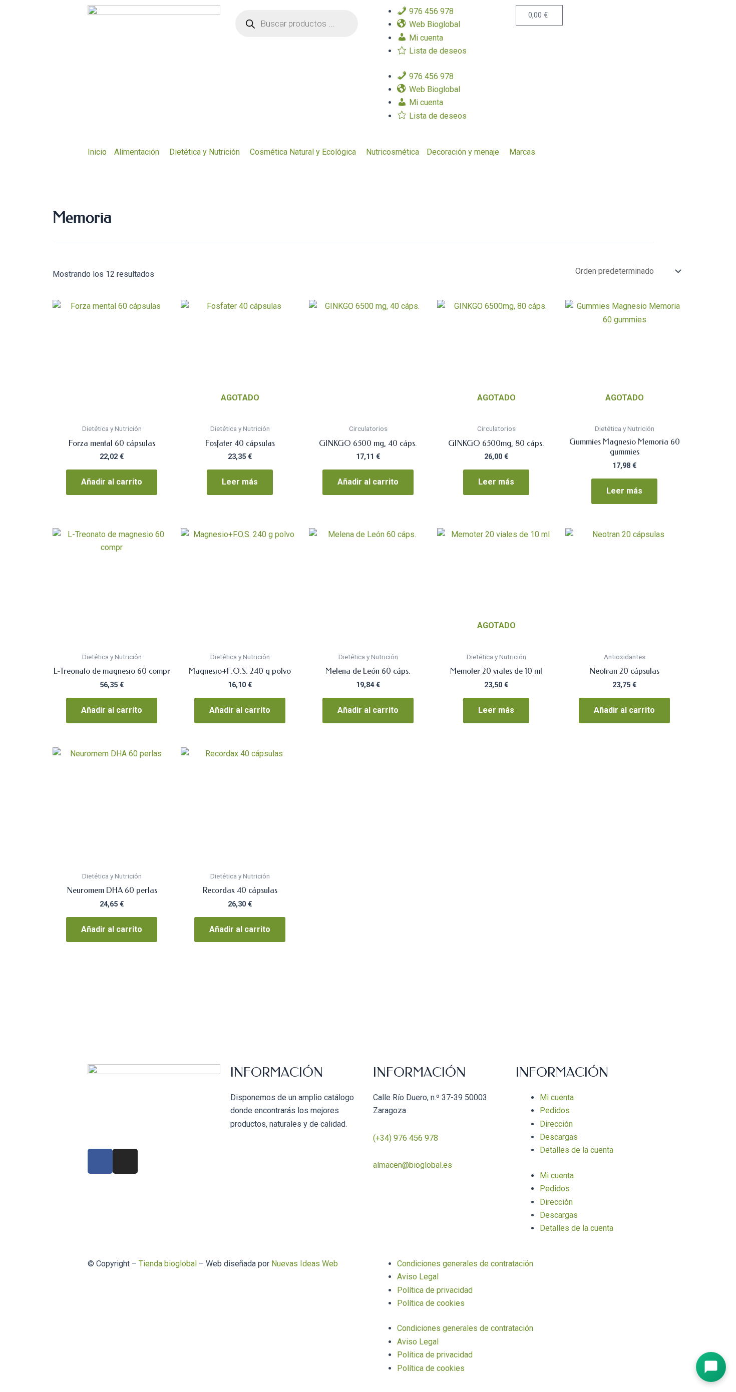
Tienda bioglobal (168, 1263)
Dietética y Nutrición (204, 152)
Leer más (240, 482)
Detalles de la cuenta (576, 1150)
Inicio (97, 152)
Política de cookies (431, 1303)
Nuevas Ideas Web (304, 1263)
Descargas (559, 1137)
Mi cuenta (557, 1097)
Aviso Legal (418, 1276)
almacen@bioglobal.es (412, 1165)
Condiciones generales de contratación (465, 1263)
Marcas (522, 152)
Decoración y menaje (463, 152)
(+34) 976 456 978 (405, 1138)
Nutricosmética (392, 152)
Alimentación (136, 152)
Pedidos (555, 1110)
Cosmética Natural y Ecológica (303, 152)
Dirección (556, 1124)
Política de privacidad (435, 1290)
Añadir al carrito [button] (111, 482)
